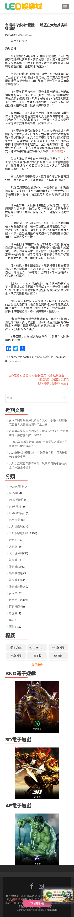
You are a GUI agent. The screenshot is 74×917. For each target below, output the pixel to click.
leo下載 (37, 655)
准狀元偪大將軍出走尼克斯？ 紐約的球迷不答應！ (53, 383)
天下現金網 (16, 553)
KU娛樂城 (16, 655)
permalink (15, 360)
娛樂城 (13, 559)
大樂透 (13, 546)
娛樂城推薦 (16, 579)
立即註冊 (37, 903)
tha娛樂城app (17, 513)
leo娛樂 (13, 493)
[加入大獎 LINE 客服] (58, 896)
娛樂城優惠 (16, 573)
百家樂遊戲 (16, 606)
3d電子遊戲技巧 (16, 647)
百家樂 (13, 593)
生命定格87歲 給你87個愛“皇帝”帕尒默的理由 (34, 375)
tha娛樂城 (15, 506)
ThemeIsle (51, 909)
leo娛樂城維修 (17, 499)
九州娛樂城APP (43, 356)
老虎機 (13, 613)
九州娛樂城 (56, 151)
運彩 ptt (14, 626)
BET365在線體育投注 (38, 647)
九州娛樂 (14, 519)
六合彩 (13, 539)
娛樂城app (15, 566)
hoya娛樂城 (16, 486)
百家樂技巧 (16, 599)
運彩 (11, 619)
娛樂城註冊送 (17, 586)
